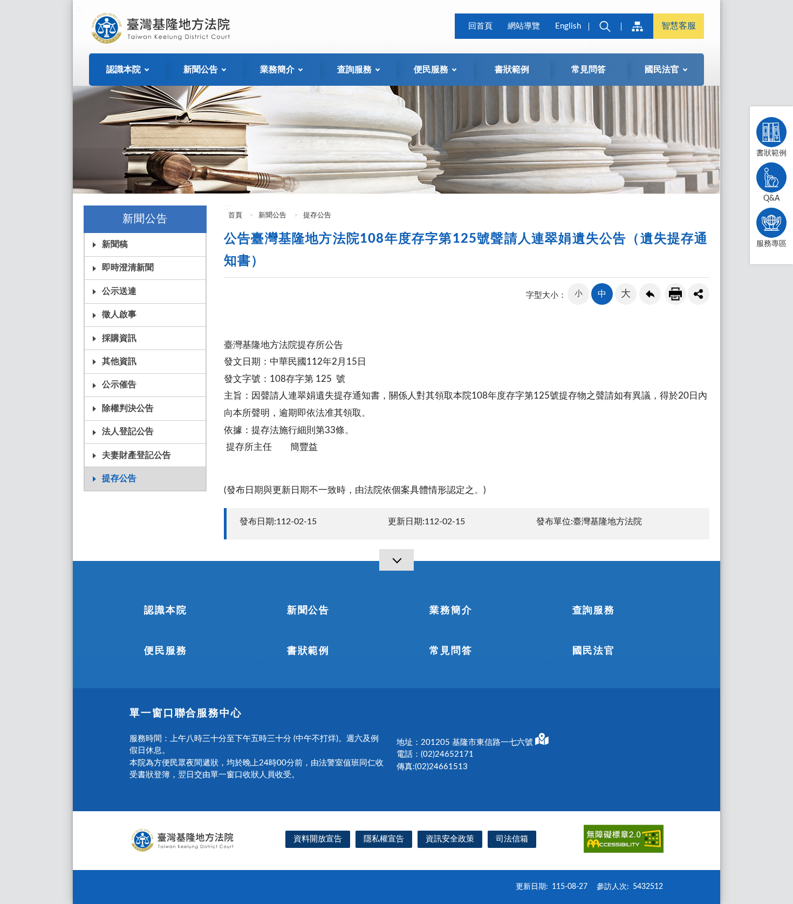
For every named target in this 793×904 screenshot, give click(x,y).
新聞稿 (115, 244)
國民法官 (593, 651)
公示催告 (119, 384)
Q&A (771, 198)
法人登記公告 (128, 431)
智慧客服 (678, 26)
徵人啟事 (119, 314)
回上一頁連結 (650, 294)
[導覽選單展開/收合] (396, 560)
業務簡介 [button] (277, 69)
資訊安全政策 (450, 839)
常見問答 (588, 69)
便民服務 (165, 651)
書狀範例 (512, 69)
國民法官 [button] (662, 69)
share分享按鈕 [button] (698, 294)
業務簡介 (450, 610)
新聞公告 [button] (200, 69)
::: (79, 8)
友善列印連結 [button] (675, 294)
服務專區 (771, 244)
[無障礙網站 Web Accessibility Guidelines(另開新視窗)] (624, 841)
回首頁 (480, 26)
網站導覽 (524, 26)
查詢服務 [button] (354, 69)
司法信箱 (512, 839)
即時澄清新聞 (128, 267)
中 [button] (602, 294)
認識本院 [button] (123, 69)
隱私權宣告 (384, 839)
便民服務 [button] (431, 69)
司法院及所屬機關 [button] (637, 26)
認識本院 (165, 610)
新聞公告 (272, 215)
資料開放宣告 (317, 839)
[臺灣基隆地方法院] (162, 28)
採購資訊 (119, 338)
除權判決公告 (128, 408)
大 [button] (626, 294)
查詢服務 (593, 610)
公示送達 (119, 291)
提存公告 (119, 478)
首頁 (234, 215)
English (568, 26)
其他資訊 (119, 361)
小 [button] (579, 294)
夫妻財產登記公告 (136, 455)
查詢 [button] (605, 26)
